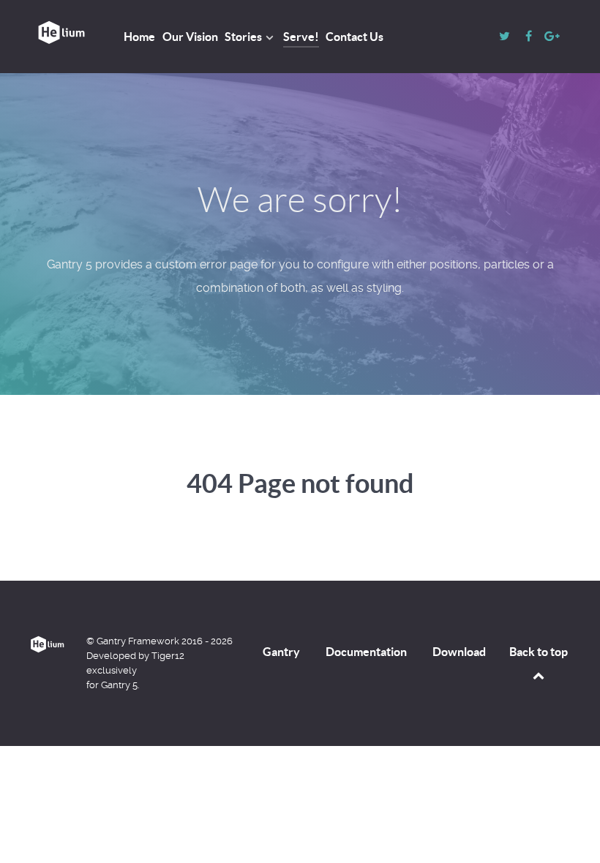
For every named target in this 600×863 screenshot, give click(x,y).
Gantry (281, 651)
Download (459, 651)
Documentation (366, 651)
